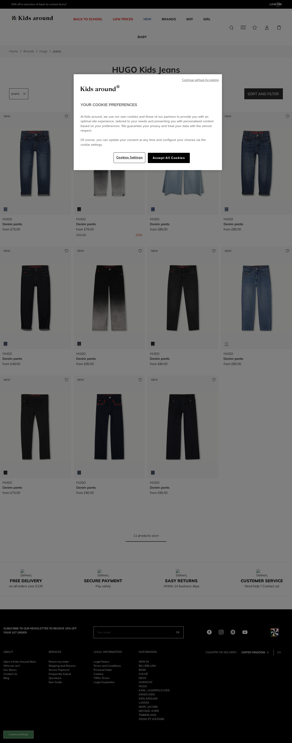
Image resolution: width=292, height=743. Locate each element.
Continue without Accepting (200, 80)
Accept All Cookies (169, 158)
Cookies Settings (129, 157)
